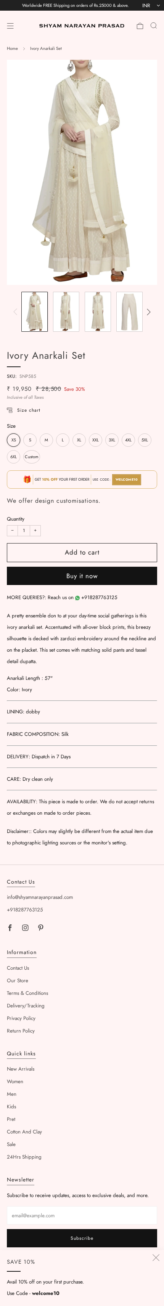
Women (15, 1081)
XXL (95, 440)
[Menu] (10, 25)
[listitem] (75, 5)
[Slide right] (147, 312)
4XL (128, 440)
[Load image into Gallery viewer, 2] (66, 311)
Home (12, 48)
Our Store (17, 980)
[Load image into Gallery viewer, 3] (98, 311)
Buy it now (82, 575)
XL (79, 440)
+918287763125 (99, 597)
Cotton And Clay (24, 1131)
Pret (11, 1119)
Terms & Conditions (27, 993)
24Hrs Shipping (24, 1157)
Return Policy (21, 1030)
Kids (11, 1106)
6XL (13, 457)
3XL (112, 440)
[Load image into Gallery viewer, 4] (129, 311)
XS (13, 440)
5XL (144, 440)
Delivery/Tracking (26, 1005)
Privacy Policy (21, 1018)
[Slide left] (16, 312)
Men (11, 1094)
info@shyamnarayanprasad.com (40, 897)
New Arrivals (20, 1069)
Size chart (28, 410)
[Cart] (140, 25)
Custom (32, 457)
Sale (11, 1144)
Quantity (15, 519)
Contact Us (18, 968)
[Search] (153, 25)
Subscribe (82, 1238)
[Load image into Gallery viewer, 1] (34, 311)
